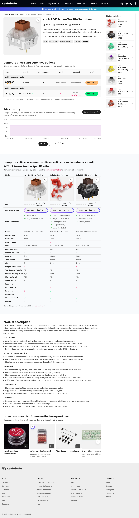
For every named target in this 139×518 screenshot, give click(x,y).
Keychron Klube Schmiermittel (11, 452)
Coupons (5, 504)
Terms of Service (77, 497)
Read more (96, 32)
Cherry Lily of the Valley (92, 451)
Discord (109, 486)
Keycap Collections (44, 486)
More (103, 3)
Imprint (74, 500)
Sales (42, 3)
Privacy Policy (76, 493)
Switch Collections (43, 490)
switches (14, 14)
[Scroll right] (98, 441)
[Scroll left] (6, 441)
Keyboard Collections (45, 482)
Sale (3, 500)
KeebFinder (9, 3)
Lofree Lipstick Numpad (40, 451)
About (73, 482)
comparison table (53, 170)
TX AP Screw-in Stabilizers (67, 451)
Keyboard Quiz (42, 497)
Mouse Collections (43, 493)
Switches (81, 3)
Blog (38, 504)
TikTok (108, 497)
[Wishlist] (126, 3)
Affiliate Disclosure (78, 490)
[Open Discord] (122, 3)
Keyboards (52, 3)
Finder (33, 3)
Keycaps (67, 3)
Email (108, 482)
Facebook (110, 493)
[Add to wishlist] (38, 20)
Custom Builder (42, 500)
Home (5, 14)
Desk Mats (6, 497)
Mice (93, 3)
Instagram (110, 490)
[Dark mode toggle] (131, 3)
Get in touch (76, 486)
